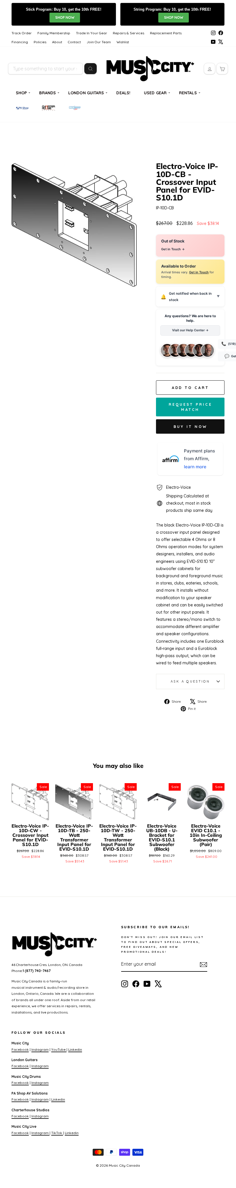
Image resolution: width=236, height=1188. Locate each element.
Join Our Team (99, 42)
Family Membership (53, 33)
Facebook (20, 1049)
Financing (20, 42)
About (57, 42)
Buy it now (190, 426)
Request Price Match (190, 407)
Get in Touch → (173, 249)
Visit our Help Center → (190, 330)
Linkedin (75, 1049)
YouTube (58, 1049)
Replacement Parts (166, 33)
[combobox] (45, 68)
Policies (40, 42)
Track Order (22, 33)
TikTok (57, 1133)
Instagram (40, 1049)
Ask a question (190, 681)
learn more (195, 466)
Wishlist (123, 42)
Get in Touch (199, 272)
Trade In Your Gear (91, 33)
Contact (74, 42)
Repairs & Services (128, 33)
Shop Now (64, 17)
